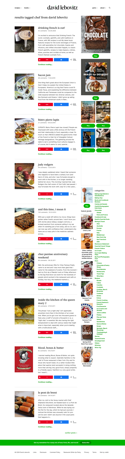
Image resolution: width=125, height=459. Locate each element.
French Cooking (102, 300)
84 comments (42, 306)
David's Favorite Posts (102, 219)
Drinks (99, 295)
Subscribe (85, 443)
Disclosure (43, 452)
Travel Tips (100, 274)
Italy (98, 232)
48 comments (42, 78)
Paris (94, 8)
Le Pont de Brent (47, 392)
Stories (97, 336)
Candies (99, 285)
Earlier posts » (71, 433)
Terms (94, 452)
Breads (99, 280)
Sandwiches (101, 321)
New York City (101, 237)
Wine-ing (98, 347)
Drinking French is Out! (51, 28)
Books (26, 8)
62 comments (42, 351)
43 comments (42, 31)
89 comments (42, 260)
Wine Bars (100, 276)
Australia (100, 226)
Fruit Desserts (101, 306)
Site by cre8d (104, 452)
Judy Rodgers (45, 164)
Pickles (99, 315)
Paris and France (102, 215)
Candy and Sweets (101, 204)
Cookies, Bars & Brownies (102, 290)
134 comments (43, 212)
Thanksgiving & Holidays (102, 333)
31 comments (42, 122)
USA (98, 241)
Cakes (99, 283)
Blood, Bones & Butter (51, 348)
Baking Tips (99, 198)
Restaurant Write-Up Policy (72, 452)
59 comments (42, 167)
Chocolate (98, 210)
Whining (97, 345)
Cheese (99, 263)
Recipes (17, 8)
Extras (99, 298)
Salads (99, 319)
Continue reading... (45, 64)
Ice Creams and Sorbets (102, 309)
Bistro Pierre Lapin (48, 120)
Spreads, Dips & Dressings (102, 329)
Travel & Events (100, 338)
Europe (99, 228)
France (99, 230)
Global (99, 212)
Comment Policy (55, 452)
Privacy (86, 452)
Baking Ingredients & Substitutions (101, 194)
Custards (100, 293)
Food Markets (101, 269)
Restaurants (101, 271)
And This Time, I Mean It (52, 209)
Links (34, 452)
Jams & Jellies (101, 312)
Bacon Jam (44, 75)
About (102, 8)
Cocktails (100, 287)
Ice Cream (98, 250)
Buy (95, 56)
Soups (99, 326)
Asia (98, 224)
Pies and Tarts (101, 317)
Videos (97, 343)
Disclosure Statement (102, 244)
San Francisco (101, 239)
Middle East (100, 235)
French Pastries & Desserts (102, 303)
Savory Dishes (101, 324)
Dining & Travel (100, 221)
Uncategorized (100, 341)
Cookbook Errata (100, 217)
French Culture (100, 248)
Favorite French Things (102, 246)
